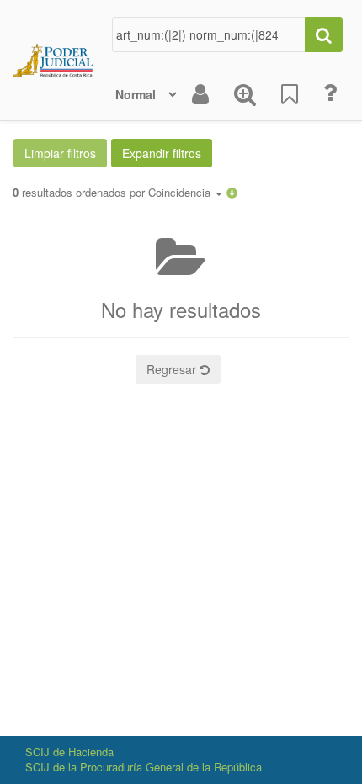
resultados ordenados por (113, 192)
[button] (231, 192)
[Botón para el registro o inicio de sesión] (200, 94)
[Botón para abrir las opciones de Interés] (290, 94)
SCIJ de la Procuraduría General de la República (143, 767)
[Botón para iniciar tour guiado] (330, 92)
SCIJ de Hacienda (69, 752)
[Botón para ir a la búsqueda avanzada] (245, 94)
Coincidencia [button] (181, 192)
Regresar (173, 369)
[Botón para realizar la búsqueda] (324, 34)
